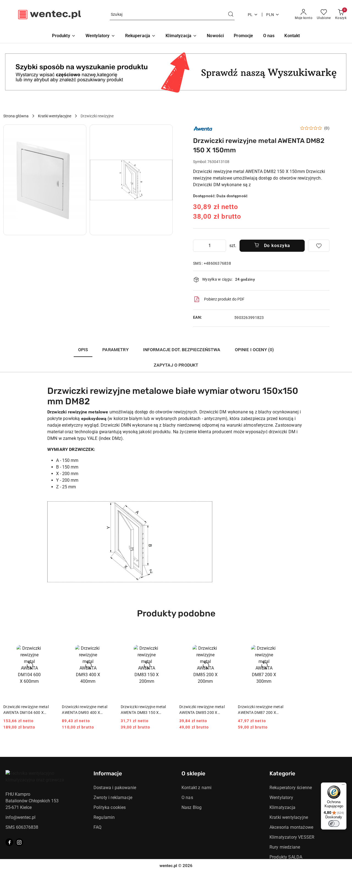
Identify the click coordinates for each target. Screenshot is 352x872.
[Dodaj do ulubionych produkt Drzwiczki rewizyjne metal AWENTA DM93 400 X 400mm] (108, 636)
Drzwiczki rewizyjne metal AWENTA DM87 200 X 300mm (260, 710)
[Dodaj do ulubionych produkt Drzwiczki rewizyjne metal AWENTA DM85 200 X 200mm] (225, 636)
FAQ (97, 827)
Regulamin (104, 817)
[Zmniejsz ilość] (197, 245)
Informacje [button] (108, 773)
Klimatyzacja (282, 807)
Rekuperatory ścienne (291, 787)
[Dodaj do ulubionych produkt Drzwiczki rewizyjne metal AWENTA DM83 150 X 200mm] (166, 636)
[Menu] (343, 785)
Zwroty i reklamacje (113, 797)
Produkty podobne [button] (176, 613)
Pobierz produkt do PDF (224, 299)
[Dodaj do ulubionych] (318, 246)
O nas (187, 797)
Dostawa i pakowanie (115, 787)
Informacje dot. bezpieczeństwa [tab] (182, 349)
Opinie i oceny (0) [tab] (254, 349)
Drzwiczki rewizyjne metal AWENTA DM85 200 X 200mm (202, 710)
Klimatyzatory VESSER (292, 837)
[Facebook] (9, 842)
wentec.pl (168, 865)
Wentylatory (281, 797)
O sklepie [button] (193, 773)
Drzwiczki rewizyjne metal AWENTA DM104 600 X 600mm (26, 710)
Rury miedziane (285, 847)
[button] (44, 179)
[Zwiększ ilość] (222, 245)
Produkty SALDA (286, 857)
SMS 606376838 (22, 827)
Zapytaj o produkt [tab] (176, 365)
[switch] (333, 823)
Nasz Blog (192, 807)
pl (250, 14)
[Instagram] (19, 842)
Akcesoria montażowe (291, 827)
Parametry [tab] (115, 349)
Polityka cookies (110, 807)
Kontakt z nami (196, 787)
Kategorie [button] (282, 773)
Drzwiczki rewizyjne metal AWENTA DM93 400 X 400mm (84, 710)
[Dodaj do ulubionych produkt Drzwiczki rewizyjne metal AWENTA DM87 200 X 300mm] (284, 636)
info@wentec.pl (20, 817)
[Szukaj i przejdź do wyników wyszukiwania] (231, 14)
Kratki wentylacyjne (289, 817)
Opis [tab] (83, 349)
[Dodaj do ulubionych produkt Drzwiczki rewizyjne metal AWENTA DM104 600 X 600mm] (49, 636)
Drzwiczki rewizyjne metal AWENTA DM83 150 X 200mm (143, 710)
